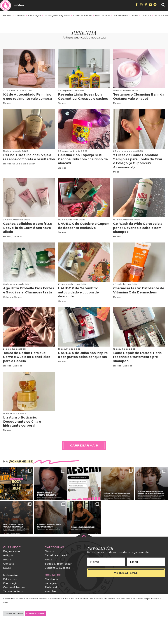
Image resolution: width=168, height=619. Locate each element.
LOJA (7, 568)
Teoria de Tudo (13, 591)
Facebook (51, 579)
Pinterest (51, 587)
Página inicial (12, 551)
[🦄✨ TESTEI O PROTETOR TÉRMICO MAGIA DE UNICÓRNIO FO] (84, 483)
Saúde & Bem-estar (58, 563)
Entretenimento (82, 15)
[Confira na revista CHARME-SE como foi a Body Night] (16, 483)
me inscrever (126, 572)
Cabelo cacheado (56, 555)
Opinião (146, 15)
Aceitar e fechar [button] (35, 613)
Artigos (8, 555)
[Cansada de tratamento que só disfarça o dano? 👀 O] (117, 483)
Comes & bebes (14, 587)
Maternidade (121, 15)
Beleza (7, 15)
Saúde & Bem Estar (23, 164)
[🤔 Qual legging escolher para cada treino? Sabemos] (84, 517)
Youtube (50, 591)
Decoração (34, 15)
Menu (21, 5)
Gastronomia (102, 15)
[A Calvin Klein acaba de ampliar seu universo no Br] (151, 483)
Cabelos (20, 15)
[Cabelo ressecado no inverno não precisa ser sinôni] (50, 517)
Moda (135, 15)
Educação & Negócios (57, 15)
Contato (8, 563)
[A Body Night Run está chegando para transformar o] (16, 517)
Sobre (7, 559)
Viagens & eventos (57, 568)
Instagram (51, 583)
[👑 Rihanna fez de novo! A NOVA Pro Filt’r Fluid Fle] (50, 483)
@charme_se (21, 461)
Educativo (10, 579)
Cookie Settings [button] (14, 613)
